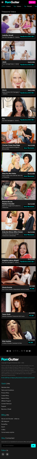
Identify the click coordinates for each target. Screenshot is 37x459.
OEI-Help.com (5, 421)
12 (22, 351)
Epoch (3, 427)
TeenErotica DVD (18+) (27, 36)
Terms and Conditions (7, 390)
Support (3, 406)
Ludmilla (5, 35)
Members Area (5, 387)
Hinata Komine (7, 287)
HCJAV (32, 288)
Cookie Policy (5, 395)
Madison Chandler (8, 204)
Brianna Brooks (7, 201)
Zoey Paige (16, 145)
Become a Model (6, 409)
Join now (32, 2)
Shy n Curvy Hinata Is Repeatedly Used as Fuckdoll (15, 289)
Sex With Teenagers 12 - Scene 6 (11, 37)
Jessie (4, 62)
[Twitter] (3, 454)
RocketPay (4, 424)
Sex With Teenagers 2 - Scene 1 (10, 262)
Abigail (16, 260)
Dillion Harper (18, 232)
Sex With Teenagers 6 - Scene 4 (10, 120)
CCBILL (3, 429)
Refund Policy (5, 398)
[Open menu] (2, 2)
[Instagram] (7, 454)
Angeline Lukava (7, 260)
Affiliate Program (6, 401)
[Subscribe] (33, 445)
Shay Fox (5, 173)
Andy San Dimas (7, 232)
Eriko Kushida (6, 341)
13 (24, 351)
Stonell (11, 35)
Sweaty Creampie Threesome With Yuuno (13, 316)
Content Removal (6, 403)
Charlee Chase (7, 145)
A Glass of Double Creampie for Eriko (12, 343)
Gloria (4, 90)
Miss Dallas (12, 173)
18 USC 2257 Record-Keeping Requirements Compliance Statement (18, 377)
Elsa (3, 118)
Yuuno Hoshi (6, 314)
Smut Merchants (29, 148)
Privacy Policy (5, 392)
